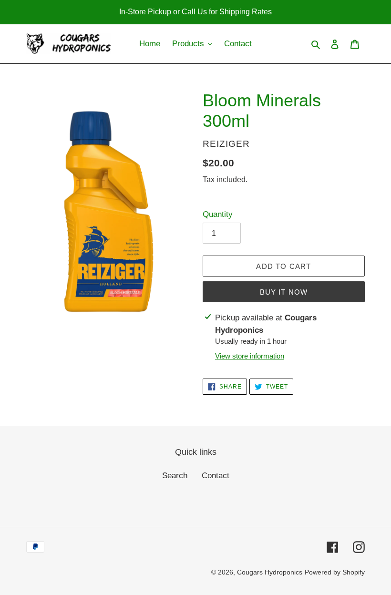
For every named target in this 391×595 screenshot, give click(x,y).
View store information (249, 356)
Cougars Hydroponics (269, 572)
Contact (215, 475)
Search (174, 475)
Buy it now (284, 292)
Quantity (218, 214)
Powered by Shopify (335, 572)
